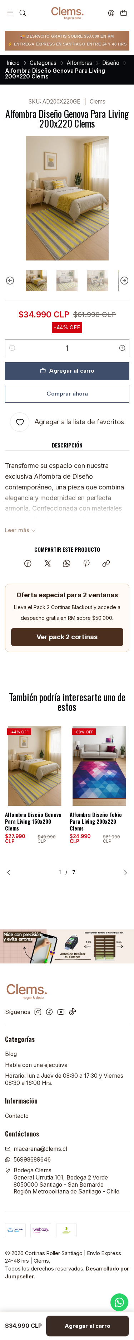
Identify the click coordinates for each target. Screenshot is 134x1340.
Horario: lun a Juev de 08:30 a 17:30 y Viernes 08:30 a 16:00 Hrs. (64, 1079)
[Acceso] (111, 13)
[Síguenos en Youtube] (61, 1012)
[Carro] (123, 13)
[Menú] (10, 13)
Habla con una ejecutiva (36, 1065)
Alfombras (79, 63)
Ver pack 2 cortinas (67, 637)
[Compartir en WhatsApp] (67, 564)
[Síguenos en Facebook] (49, 1012)
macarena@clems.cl (40, 1148)
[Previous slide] (10, 280)
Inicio (13, 63)
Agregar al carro (87, 1325)
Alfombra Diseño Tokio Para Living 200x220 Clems (96, 821)
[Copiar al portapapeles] (106, 564)
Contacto (17, 1115)
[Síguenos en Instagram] (38, 1012)
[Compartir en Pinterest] (87, 564)
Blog (11, 1054)
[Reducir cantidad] (12, 348)
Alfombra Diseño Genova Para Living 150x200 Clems (33, 821)
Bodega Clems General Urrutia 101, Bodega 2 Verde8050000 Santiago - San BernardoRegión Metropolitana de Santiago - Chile (66, 1181)
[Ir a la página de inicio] (67, 13)
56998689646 (32, 1159)
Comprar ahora (67, 393)
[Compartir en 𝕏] (47, 564)
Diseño (110, 63)
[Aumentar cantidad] (122, 348)
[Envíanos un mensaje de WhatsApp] (119, 1302)
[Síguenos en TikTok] (72, 1012)
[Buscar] (22, 13)
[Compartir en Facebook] (28, 564)
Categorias (43, 63)
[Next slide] (124, 280)
